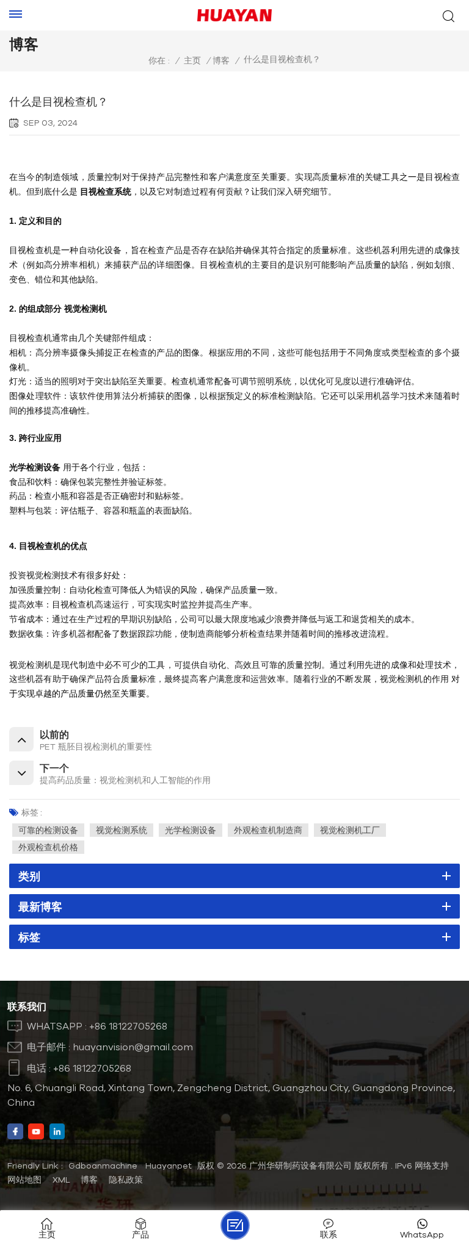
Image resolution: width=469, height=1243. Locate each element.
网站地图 (24, 1179)
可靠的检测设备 (48, 830)
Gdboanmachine (102, 1165)
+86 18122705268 (128, 1025)
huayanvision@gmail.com (133, 1046)
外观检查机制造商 (268, 830)
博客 (221, 60)
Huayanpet (168, 1165)
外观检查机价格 (48, 847)
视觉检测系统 (121, 830)
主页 (192, 60)
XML (61, 1179)
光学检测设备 (190, 830)
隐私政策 (126, 1179)
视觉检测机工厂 (350, 830)
